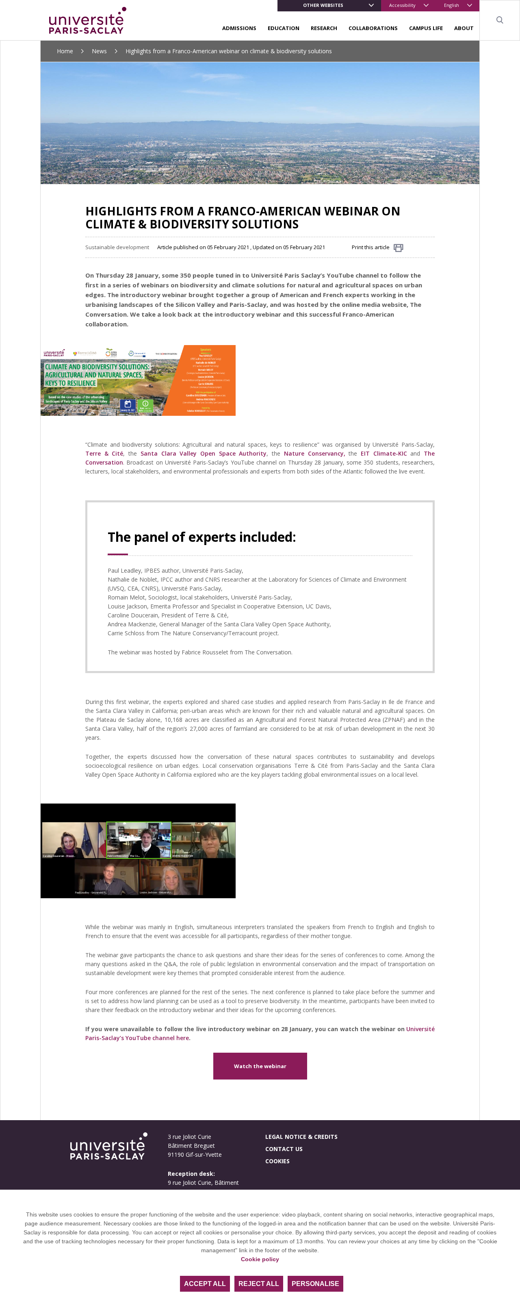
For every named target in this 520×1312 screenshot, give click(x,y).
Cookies (277, 1161)
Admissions (239, 28)
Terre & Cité (104, 453)
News (99, 51)
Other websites (323, 5)
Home (65, 51)
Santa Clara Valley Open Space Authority (204, 453)
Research (324, 28)
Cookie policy (260, 1259)
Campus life (426, 28)
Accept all (205, 1283)
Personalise (315, 1283)
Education (283, 28)
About (464, 28)
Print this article (371, 247)
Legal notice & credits (301, 1136)
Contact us (284, 1149)
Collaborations (373, 28)
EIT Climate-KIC (384, 453)
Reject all (258, 1283)
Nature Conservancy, (314, 453)
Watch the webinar (260, 1066)
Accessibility (402, 5)
